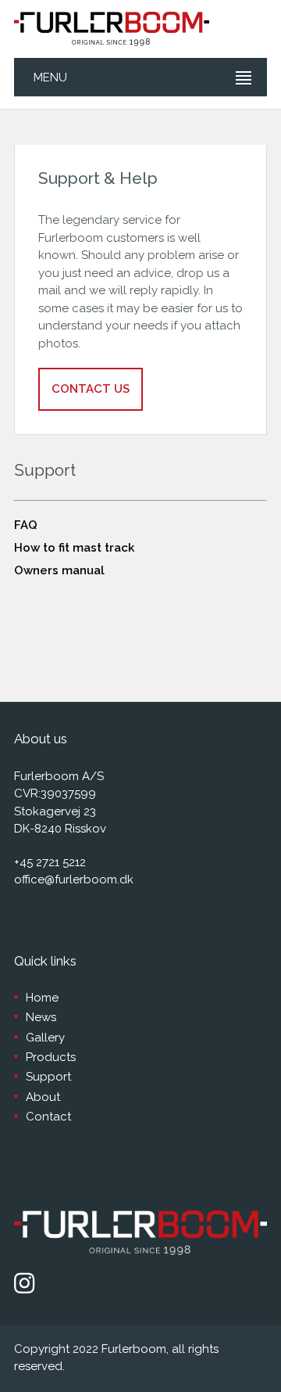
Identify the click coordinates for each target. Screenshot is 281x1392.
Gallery (45, 1038)
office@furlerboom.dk (73, 879)
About (43, 1097)
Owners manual (59, 570)
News (41, 1017)
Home (42, 998)
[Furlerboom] (111, 29)
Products (51, 1057)
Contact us (91, 389)
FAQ (25, 525)
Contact (48, 1117)
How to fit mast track (74, 548)
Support (48, 1077)
